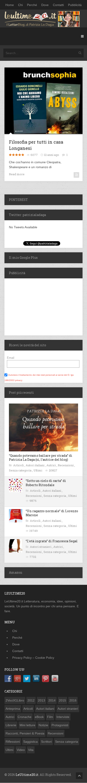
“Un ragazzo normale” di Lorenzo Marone (52, 513)
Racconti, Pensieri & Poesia (25, 733)
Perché (32, 5)
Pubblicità (75, 5)
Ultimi (38, 470)
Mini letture (27, 725)
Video (21, 750)
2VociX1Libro (15, 700)
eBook (39, 717)
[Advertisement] (32, 306)
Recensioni (66, 465)
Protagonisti (60, 725)
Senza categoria (20, 470)
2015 (62, 700)
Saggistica (30, 741)
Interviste (62, 717)
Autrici (51, 465)
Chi (20, 5)
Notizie (43, 725)
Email (10, 357)
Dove (45, 5)
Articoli (18, 465)
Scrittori (46, 741)
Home (9, 5)
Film (50, 717)
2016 (73, 700)
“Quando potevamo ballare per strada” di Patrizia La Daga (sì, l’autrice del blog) (40, 457)
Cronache (24, 717)
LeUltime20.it (27, 775)
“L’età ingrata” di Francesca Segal (52, 541)
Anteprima (13, 708)
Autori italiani (35, 465)
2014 (52, 700)
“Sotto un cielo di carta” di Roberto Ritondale (46, 483)
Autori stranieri (41, 547)
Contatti (58, 5)
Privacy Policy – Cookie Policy (33, 657)
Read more (17, 174)
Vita (30, 750)
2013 (41, 700)
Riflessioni (13, 741)
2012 (31, 700)
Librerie (11, 725)
